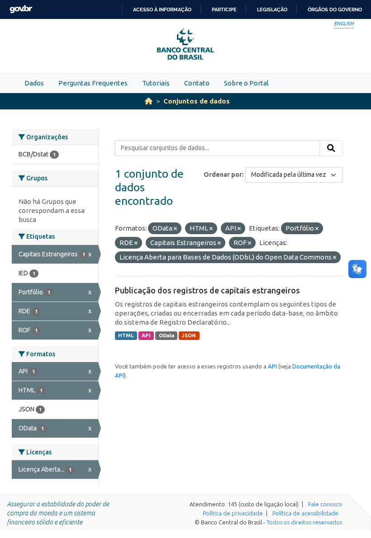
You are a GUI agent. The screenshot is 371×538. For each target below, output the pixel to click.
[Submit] (331, 148)
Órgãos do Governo (335, 9)
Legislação (272, 9)
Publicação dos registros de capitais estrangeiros (207, 290)
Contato (196, 83)
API (146, 335)
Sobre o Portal (246, 83)
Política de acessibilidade (305, 513)
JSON (189, 335)
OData (166, 335)
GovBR (21, 9)
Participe (224, 9)
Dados (34, 83)
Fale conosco (325, 504)
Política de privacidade (233, 513)
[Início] (148, 101)
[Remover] (175, 228)
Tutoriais (156, 83)
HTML (125, 335)
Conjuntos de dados (196, 101)
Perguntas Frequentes (93, 83)
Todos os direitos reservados (304, 522)
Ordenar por (223, 174)
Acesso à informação (162, 9)
